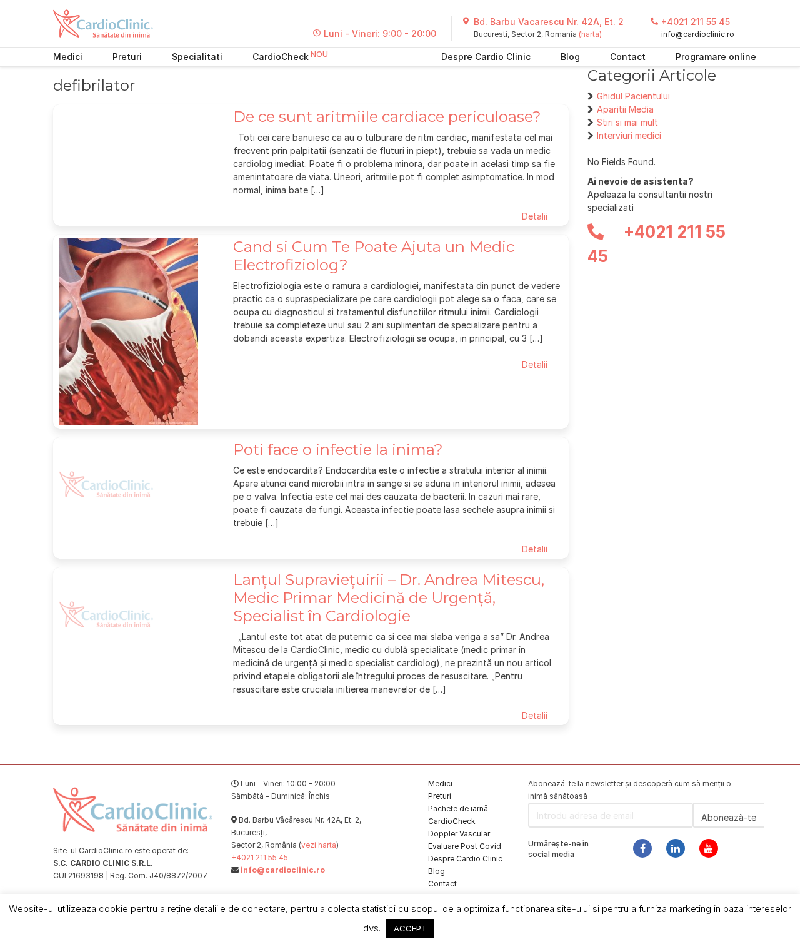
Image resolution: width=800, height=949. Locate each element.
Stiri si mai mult (627, 122)
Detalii (535, 216)
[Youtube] (708, 848)
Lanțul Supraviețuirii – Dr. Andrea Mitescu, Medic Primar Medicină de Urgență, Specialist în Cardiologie (388, 598)
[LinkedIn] (675, 848)
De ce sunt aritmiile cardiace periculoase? (387, 117)
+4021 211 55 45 (695, 21)
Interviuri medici (629, 135)
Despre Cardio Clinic (486, 56)
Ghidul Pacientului (633, 96)
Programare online (716, 56)
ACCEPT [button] (410, 928)
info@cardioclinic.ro (697, 34)
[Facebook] (642, 848)
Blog (570, 56)
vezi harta (318, 845)
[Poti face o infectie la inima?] (106, 483)
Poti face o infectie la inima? (338, 449)
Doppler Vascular (459, 833)
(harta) (590, 34)
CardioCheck (280, 56)
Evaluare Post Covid (464, 846)
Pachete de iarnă (458, 808)
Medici (67, 56)
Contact (628, 56)
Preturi (127, 56)
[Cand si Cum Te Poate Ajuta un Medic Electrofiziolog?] (128, 330)
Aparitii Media (625, 109)
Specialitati (197, 56)
